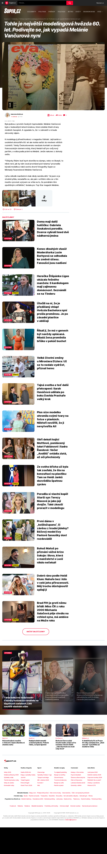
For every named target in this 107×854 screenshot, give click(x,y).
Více (99, 11)
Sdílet (60, 115)
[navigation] (2, 3)
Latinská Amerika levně (78, 783)
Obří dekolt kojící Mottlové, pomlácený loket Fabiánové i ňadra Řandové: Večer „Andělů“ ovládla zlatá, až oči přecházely (52, 448)
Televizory (76, 799)
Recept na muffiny (59, 775)
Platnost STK (92, 785)
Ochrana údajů (64, 806)
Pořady (51, 12)
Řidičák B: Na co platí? (94, 780)
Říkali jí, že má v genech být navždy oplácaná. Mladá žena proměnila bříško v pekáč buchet (52, 336)
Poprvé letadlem (76, 775)
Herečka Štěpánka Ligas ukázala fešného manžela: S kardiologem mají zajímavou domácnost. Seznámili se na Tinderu (53, 284)
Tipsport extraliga (43, 777)
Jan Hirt (23, 777)
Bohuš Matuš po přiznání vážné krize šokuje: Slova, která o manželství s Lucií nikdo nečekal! (50, 555)
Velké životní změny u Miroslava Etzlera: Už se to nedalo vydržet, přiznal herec (52, 363)
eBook (52, 115)
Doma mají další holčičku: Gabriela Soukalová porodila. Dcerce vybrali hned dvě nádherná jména (53, 228)
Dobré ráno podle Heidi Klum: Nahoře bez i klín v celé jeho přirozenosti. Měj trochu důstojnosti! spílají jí (53, 582)
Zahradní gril (83, 796)
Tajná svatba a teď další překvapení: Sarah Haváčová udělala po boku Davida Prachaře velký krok (53, 392)
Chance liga (41, 772)
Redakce (27, 806)
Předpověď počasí (43, 793)
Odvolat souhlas (75, 806)
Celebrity (31, 12)
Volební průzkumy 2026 (11, 775)
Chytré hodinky (85, 799)
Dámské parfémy (49, 799)
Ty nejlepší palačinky (60, 772)
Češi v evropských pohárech (80, 793)
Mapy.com (32, 793)
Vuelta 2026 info (26, 772)
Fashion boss (89, 12)
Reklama (20, 806)
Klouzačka (59, 796)
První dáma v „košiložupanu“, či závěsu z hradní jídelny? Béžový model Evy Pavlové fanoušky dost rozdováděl (53, 529)
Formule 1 (40, 783)
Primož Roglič (25, 783)
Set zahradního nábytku (71, 796)
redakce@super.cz (70, 820)
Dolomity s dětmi (76, 785)
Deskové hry (68, 799)
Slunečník (52, 796)
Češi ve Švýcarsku (76, 780)
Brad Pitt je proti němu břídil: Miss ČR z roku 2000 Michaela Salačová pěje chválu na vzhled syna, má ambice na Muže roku (53, 611)
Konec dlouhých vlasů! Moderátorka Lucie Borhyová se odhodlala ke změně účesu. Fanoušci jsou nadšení (52, 255)
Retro (70, 12)
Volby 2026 (7, 772)
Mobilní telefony (26, 799)
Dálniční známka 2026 (94, 775)
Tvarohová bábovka (60, 780)
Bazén (26, 796)
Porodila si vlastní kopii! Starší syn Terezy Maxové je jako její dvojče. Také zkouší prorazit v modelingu (52, 501)
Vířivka (90, 796)
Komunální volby (9, 785)
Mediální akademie (37, 806)
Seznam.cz (100, 3)
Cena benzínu (66, 793)
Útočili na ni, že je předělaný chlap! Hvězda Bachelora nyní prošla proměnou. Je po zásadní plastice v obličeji (52, 312)
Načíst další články (36, 631)
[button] (53, 76)
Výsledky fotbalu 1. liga (44, 775)
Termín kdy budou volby (11, 780)
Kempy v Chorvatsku (77, 772)
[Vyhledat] (69, 3)
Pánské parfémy (97, 799)
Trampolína (44, 796)
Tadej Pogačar (25, 780)
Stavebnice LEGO (38, 799)
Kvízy (78, 12)
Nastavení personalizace (89, 806)
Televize (61, 12)
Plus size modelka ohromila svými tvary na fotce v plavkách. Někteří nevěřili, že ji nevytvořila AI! (52, 419)
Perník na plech (58, 785)
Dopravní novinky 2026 (95, 777)
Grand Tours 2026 (26, 785)
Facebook (13, 806)
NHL (38, 785)
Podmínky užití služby (51, 806)
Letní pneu (59, 799)
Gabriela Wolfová (17, 114)
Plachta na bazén (34, 796)
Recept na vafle (59, 783)
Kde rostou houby (55, 793)
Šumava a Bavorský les (78, 777)
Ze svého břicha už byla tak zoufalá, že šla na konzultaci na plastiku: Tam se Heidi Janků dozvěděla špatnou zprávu (52, 475)
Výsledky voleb (8, 777)
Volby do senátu (9, 783)
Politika (42, 12)
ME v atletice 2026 (43, 780)
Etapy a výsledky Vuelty (28, 775)
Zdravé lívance (58, 777)
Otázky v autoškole (94, 783)
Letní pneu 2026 (93, 772)
